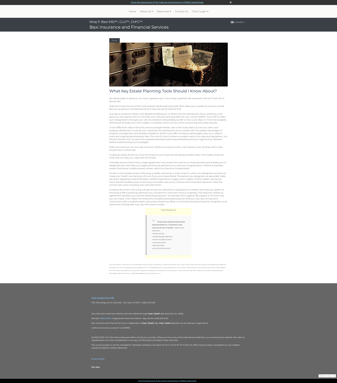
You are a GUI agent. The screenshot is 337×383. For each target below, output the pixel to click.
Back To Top (326, 376)
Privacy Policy (98, 359)
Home (132, 11)
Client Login (199, 11)
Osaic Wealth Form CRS (102, 298)
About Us (145, 11)
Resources (163, 11)
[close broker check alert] (231, 2)
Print (114, 40)
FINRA (102, 318)
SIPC (108, 318)
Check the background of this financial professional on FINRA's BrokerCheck (167, 2)
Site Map (95, 367)
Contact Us (181, 11)
